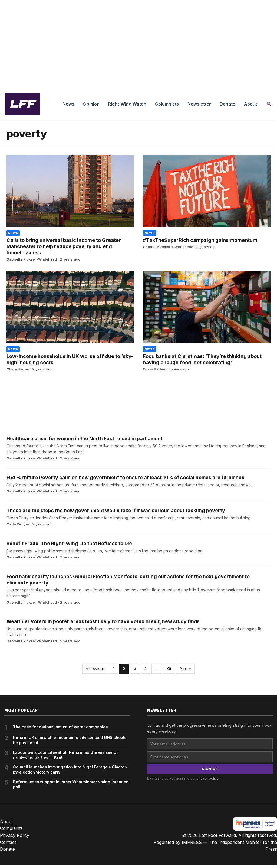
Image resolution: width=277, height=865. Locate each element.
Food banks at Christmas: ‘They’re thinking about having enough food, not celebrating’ (202, 359)
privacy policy (207, 778)
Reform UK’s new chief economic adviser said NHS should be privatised (70, 740)
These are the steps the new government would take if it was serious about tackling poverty (115, 510)
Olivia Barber (17, 369)
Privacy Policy (14, 835)
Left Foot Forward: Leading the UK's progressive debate (22, 104)
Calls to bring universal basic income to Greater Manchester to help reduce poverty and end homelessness (63, 246)
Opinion (91, 104)
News (68, 104)
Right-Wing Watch (127, 104)
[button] (269, 104)
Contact (8, 842)
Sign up (210, 769)
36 (169, 668)
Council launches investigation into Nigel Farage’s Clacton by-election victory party (70, 769)
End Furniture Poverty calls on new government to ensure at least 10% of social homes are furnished (125, 477)
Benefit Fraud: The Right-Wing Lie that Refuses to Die (69, 543)
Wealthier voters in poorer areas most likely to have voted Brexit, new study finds (103, 621)
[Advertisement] (138, 44)
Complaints (11, 828)
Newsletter (199, 104)
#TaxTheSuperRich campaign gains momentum (200, 240)
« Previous (95, 668)
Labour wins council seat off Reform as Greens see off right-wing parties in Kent (66, 755)
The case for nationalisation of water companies (60, 727)
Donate (227, 104)
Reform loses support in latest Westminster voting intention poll (70, 784)
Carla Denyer (17, 524)
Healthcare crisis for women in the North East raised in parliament (84, 438)
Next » (185, 668)
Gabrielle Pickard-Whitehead (31, 259)
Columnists (167, 104)
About (250, 104)
